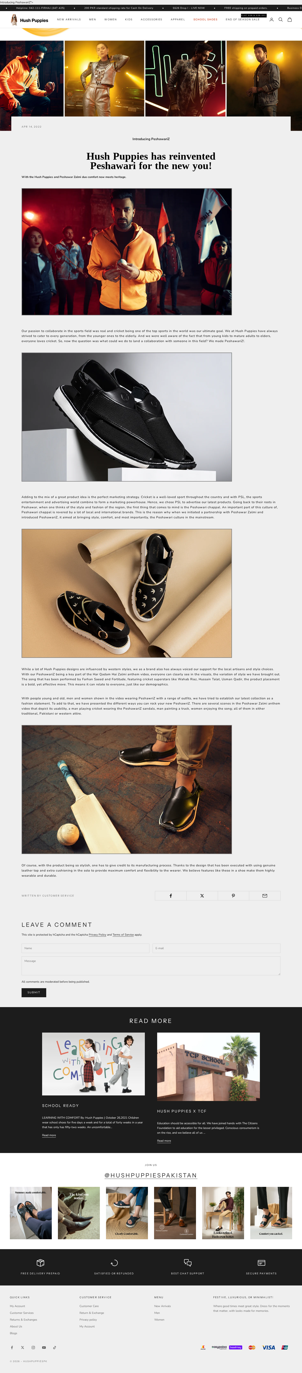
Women (110, 19)
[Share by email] (264, 895)
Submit (34, 992)
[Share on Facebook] (170, 895)
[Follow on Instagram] (33, 1347)
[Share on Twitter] (202, 895)
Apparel (178, 19)
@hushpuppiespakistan (151, 1175)
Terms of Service (123, 935)
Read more (49, 1135)
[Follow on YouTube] (44, 1347)
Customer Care (89, 1306)
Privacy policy (88, 1320)
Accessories (152, 19)
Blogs (13, 1333)
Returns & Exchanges (23, 1320)
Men (92, 19)
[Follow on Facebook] (12, 1347)
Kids (129, 19)
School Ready (60, 1105)
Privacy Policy (97, 935)
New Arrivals (69, 19)
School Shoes (206, 19)
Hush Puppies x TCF (182, 1111)
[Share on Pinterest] (233, 895)
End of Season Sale (243, 19)
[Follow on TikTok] (55, 1347)
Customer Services (22, 1313)
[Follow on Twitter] (23, 1347)
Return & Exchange (92, 1313)
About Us (16, 1326)
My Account (17, 1306)
